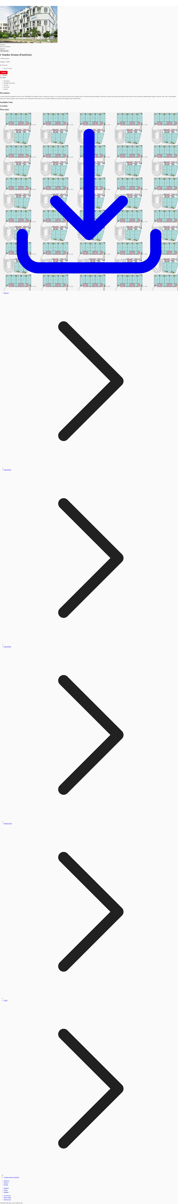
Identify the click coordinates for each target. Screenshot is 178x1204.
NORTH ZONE (8, 823)
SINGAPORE (7, 470)
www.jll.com (7, 1195)
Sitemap (6, 1184)
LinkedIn (6, 1192)
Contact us (6, 1180)
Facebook (6, 1188)
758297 (6, 1000)
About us (6, 1182)
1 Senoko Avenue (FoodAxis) (11, 1177)
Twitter (6, 1190)
